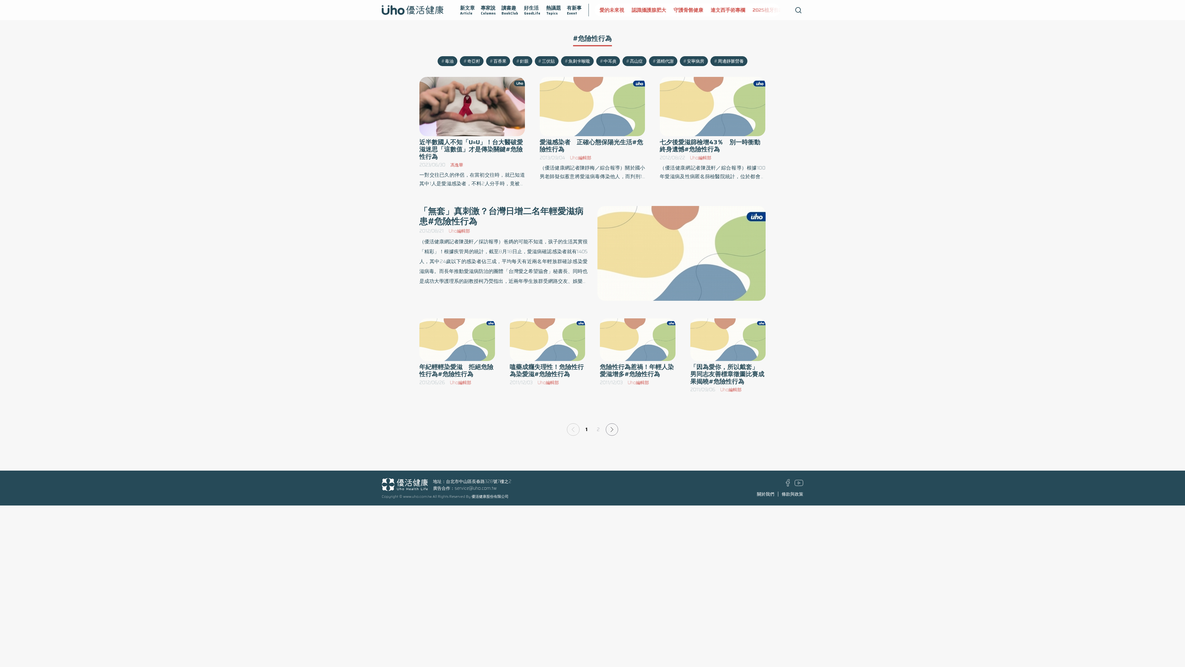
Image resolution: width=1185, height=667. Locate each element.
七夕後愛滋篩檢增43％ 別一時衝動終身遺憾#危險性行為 (710, 145)
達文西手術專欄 (728, 10)
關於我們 (765, 494)
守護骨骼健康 (688, 10)
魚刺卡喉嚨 (579, 61)
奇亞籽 (473, 61)
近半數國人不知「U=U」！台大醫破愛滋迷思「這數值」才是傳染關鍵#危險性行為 (471, 149)
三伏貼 (548, 61)
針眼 (524, 61)
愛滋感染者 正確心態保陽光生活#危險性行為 (591, 145)
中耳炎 (610, 61)
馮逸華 (456, 165)
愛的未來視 (612, 10)
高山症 (636, 61)
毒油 (449, 61)
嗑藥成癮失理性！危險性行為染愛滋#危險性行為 (547, 370)
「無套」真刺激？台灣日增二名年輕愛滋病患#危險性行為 (501, 216)
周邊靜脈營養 (731, 61)
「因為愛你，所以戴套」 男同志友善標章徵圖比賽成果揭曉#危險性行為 (727, 374)
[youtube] (799, 484)
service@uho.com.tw (476, 488)
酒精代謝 (665, 61)
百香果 (499, 61)
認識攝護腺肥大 (649, 10)
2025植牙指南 (768, 10)
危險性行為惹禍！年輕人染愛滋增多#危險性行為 (637, 370)
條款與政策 (792, 494)
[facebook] (788, 484)
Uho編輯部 (580, 157)
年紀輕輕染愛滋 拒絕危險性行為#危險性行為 (456, 370)
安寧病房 (695, 61)
